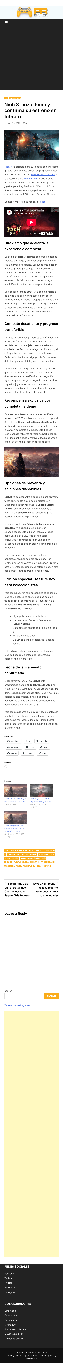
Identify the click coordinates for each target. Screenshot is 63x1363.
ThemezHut (31, 1358)
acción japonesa (19, 850)
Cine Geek (10, 1310)
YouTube (9, 1273)
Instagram (9, 1292)
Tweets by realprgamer (17, 1005)
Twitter (8, 1282)
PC (6, 98)
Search (8, 990)
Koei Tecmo (44, 854)
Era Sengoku (13, 854)
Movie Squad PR (13, 1333)
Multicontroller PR (14, 1338)
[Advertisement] (31, 59)
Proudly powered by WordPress (22, 1355)
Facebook (9, 1287)
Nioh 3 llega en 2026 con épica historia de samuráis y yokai (14, 828)
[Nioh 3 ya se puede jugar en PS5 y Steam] (41, 790)
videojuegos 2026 (42, 866)
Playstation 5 (15, 98)
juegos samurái (29, 854)
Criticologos (11, 1320)
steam (16, 866)
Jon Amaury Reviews (16, 1329)
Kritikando (10, 1324)
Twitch (8, 1278)
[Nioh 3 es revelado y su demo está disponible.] (15, 790)
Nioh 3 (8, 166)
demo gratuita (36, 850)
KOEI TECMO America (43, 174)
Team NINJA (31, 178)
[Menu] (6, 22)
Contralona (10, 1315)
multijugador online (30, 858)
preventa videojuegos (37, 862)
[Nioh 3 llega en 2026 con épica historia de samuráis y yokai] (15, 817)
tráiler (42, 201)
